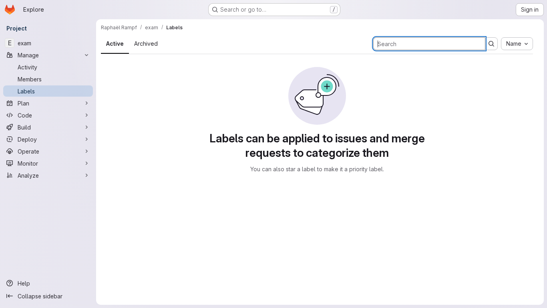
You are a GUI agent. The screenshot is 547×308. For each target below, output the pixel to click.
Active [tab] (115, 43)
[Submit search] (491, 43)
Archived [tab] (146, 43)
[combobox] (517, 43)
